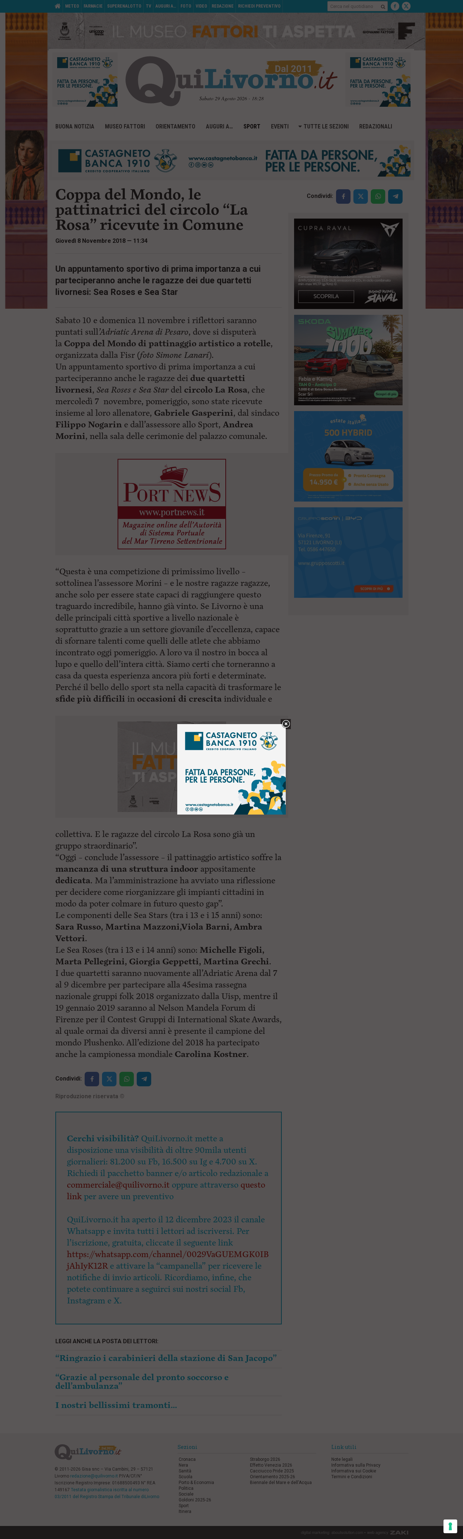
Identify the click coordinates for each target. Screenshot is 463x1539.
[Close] (286, 724)
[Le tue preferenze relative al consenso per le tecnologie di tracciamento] (450, 1526)
